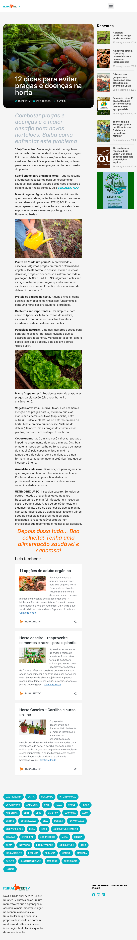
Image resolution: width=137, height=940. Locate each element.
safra (31, 797)
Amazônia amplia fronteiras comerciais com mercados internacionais (122, 56)
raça (59, 805)
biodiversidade (14, 829)
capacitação (77, 821)
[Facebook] (94, 895)
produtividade (44, 845)
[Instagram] (98, 895)
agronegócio (47, 837)
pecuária (50, 853)
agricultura (66, 845)
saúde (71, 805)
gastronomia (13, 797)
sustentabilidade (31, 861)
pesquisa (33, 853)
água (85, 813)
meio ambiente (14, 853)
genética (53, 813)
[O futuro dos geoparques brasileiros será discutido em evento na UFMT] (103, 82)
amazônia (32, 805)
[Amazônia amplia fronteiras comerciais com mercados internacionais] (103, 58)
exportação (13, 805)
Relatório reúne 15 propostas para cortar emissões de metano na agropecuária (123, 104)
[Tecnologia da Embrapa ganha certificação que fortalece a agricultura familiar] (103, 131)
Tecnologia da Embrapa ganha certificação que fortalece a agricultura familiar (122, 128)
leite (26, 813)
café (46, 805)
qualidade (47, 797)
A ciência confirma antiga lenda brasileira (122, 35)
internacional (67, 797)
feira (32, 829)
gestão (10, 821)
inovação (24, 845)
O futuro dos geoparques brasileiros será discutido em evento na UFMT (122, 80)
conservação (28, 821)
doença (58, 821)
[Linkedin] (103, 895)
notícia (10, 869)
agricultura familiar (65, 829)
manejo (66, 853)
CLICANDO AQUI (69, 187)
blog (38, 813)
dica (45, 821)
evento (10, 861)
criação (10, 837)
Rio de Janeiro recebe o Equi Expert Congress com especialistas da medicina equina (123, 155)
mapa (65, 837)
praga (85, 805)
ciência (78, 837)
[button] (111, 6)
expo (44, 829)
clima (9, 845)
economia (70, 813)
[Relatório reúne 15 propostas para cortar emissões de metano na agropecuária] (103, 106)
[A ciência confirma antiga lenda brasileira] (103, 37)
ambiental (12, 813)
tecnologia (70, 861)
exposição (28, 837)
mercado (52, 861)
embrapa (82, 853)
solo (83, 845)
